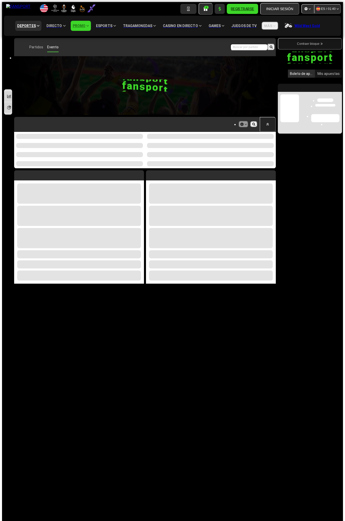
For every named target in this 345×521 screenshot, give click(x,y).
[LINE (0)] (19, 47)
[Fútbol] (27, 47)
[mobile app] (188, 9)
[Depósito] (220, 9)
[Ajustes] (307, 9)
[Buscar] (271, 47)
